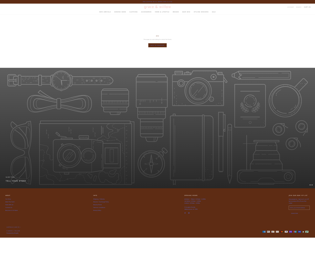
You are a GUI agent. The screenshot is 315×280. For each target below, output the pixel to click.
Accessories (146, 12)
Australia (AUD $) (13, 227)
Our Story (8, 199)
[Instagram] (188, 213)
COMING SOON (120, 12)
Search (298, 7)
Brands (176, 12)
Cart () (307, 7)
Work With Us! (9, 205)
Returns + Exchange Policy (101, 202)
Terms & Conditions (99, 207)
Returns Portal (97, 205)
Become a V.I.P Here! (11, 210)
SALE (214, 12)
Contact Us (8, 207)
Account (290, 7)
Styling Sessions (201, 12)
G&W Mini (186, 12)
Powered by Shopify (12, 233)
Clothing (134, 12)
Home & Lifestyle (162, 12)
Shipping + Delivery (99, 199)
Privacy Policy (97, 210)
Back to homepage (157, 45)
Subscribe (294, 213)
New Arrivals (105, 12)
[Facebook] (185, 213)
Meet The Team (10, 202)
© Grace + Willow (13, 231)
